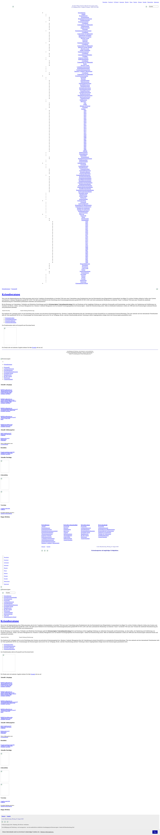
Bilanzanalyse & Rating (85, 37)
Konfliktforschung (85, 85)
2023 (85, 115)
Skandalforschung (85, 91)
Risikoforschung (85, 82)
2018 (85, 122)
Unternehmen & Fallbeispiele (85, 24)
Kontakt (144, 2)
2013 (85, 130)
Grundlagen (85, 23)
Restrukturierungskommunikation (85, 190)
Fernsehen (85, 107)
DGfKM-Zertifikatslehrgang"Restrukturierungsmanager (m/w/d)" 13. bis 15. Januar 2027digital (8, 418)
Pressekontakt (85, 218)
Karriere (135, 2)
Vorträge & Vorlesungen (83, 209)
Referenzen (83, 197)
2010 (85, 134)
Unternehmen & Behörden (85, 55)
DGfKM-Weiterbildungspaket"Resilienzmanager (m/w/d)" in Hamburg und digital (7, 425)
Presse (131, 2)
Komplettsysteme (83, 193)
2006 (85, 140)
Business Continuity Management (83, 71)
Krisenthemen (81, 12)
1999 (86, 262)
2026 (85, 110)
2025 (85, 112)
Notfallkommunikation (85, 188)
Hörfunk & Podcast (85, 106)
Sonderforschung (85, 98)
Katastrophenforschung (85, 83)
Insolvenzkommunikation (85, 191)
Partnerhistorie (85, 273)
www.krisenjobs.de (4, 444)
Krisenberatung (82, 163)
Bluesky (127, 2)
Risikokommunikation (85, 184)
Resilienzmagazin (85, 20)
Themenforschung (85, 86)
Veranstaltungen (83, 154)
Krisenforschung (85, 80)
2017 (85, 124)
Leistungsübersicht (83, 166)
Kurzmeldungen (83, 15)
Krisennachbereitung (85, 173)
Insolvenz (85, 41)
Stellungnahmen (83, 152)
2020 (85, 119)
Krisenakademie (81, 200)
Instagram (122, 2)
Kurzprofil (83, 77)
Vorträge (83, 109)
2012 (85, 131)
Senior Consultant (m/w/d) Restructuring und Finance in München (6, 434)
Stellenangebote (83, 160)
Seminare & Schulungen (83, 208)
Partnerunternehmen (85, 271)
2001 (85, 148)
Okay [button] (155, 832)
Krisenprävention (85, 169)
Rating (85, 64)
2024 (85, 113)
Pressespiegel (85, 220)
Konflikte (85, 56)
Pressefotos (85, 265)
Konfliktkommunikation (85, 179)
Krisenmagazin (85, 17)
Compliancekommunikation (85, 182)
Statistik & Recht (85, 27)
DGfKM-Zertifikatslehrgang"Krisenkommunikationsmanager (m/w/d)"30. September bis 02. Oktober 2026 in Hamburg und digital (9, 410)
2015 (85, 127)
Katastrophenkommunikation (85, 187)
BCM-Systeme (83, 196)
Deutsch (43, 546)
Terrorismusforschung (85, 89)
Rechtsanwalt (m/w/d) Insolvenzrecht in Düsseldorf (5, 439)
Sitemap (140, 2)
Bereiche (83, 79)
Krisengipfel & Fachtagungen (83, 206)
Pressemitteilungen (85, 264)
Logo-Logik (85, 268)
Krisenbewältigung (85, 172)
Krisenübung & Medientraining (83, 205)
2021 (85, 118)
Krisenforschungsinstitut (81, 76)
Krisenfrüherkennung (85, 170)
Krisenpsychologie (83, 58)
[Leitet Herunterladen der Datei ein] (10, 344)
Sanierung (85, 40)
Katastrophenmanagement (83, 70)
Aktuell (83, 14)
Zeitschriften (83, 155)
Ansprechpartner (83, 161)
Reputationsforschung (85, 88)
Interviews (83, 101)
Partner (83, 270)
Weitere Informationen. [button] (47, 832)
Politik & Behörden (85, 50)
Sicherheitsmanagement (83, 68)
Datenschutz (150, 2)
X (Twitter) (116, 2)
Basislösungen (83, 194)
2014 (85, 128)
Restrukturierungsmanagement (83, 30)
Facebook (110, 2)
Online (85, 104)
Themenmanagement (83, 52)
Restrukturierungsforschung (85, 95)
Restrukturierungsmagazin (85, 18)
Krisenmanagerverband (82, 283)
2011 (85, 133)
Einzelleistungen (83, 167)
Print (85, 103)
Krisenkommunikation (83, 43)
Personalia (85, 29)
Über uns (81, 214)
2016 (85, 125)
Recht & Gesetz (85, 38)
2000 (85, 149)
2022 (85, 116)
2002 (85, 146)
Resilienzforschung (85, 94)
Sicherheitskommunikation (85, 185)
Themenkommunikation (85, 178)
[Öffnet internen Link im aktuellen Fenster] (5, 489)
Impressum (156, 2)
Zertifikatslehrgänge (83, 211)
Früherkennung (85, 26)
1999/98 (85, 151)
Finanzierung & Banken (85, 35)
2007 (85, 139)
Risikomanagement (83, 59)
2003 (85, 145)
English (48, 546)
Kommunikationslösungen (83, 175)
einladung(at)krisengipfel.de (6, 513)
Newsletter (105, 2)
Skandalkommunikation (85, 181)
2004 (85, 143)
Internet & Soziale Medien (85, 47)
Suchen (83, 277)
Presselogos (85, 267)
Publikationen (83, 100)
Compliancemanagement (83, 67)
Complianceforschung (85, 92)
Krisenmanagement (83, 21)
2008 (85, 137)
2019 (85, 121)
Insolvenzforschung (85, 97)
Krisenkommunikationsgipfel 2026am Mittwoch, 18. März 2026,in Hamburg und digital (7, 453)
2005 (85, 142)
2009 (85, 136)
